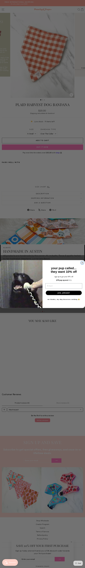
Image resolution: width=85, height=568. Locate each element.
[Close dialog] (82, 262)
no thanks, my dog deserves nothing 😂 (64, 299)
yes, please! (64, 293)
